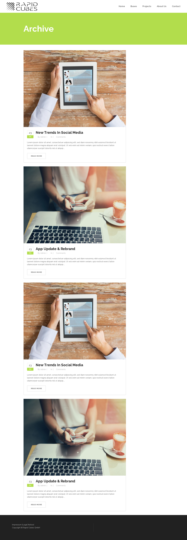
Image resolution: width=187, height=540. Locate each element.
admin (43, 137)
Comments (61, 137)
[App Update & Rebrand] (75, 205)
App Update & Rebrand (55, 249)
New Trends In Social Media (59, 132)
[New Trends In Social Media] (75, 88)
